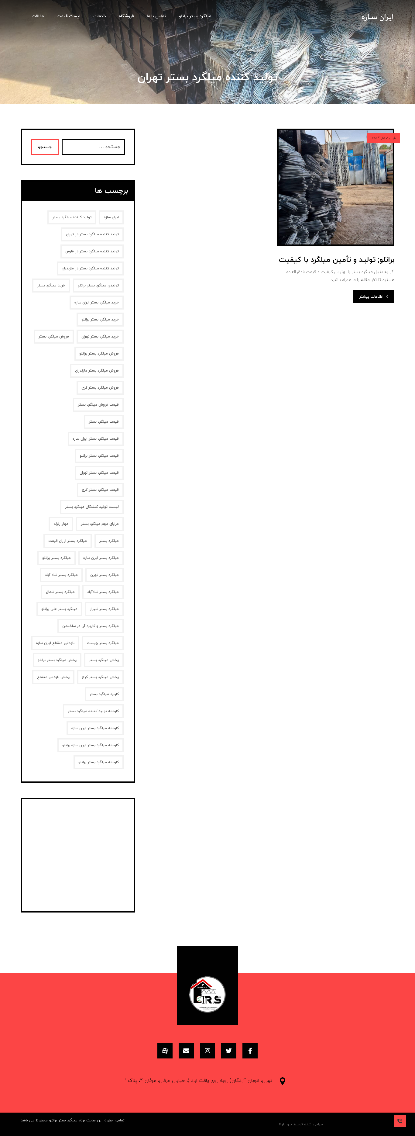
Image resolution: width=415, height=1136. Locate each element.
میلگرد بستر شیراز (104, 609)
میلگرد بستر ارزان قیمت (67, 541)
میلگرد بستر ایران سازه (101, 558)
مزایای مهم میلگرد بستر (100, 523)
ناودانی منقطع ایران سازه (55, 643)
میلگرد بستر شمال (60, 592)
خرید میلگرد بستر (51, 285)
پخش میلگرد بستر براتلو (57, 660)
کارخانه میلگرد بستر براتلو (98, 762)
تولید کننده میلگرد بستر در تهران (92, 234)
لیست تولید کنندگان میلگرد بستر (92, 506)
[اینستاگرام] (207, 1050)
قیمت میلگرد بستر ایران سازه (96, 438)
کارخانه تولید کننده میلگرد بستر (93, 711)
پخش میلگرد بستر (104, 660)
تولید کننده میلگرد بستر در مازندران (90, 268)
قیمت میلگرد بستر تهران (99, 472)
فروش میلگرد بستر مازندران (97, 370)
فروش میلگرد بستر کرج (100, 387)
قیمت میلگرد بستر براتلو (99, 455)
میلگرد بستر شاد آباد (61, 575)
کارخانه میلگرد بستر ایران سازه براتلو (90, 745)
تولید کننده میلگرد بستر (71, 217)
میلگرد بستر (109, 541)
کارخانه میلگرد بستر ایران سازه (95, 728)
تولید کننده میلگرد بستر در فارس (92, 251)
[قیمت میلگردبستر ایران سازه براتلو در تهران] (377, 19)
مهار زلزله (60, 523)
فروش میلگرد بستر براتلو (99, 353)
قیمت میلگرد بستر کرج (100, 489)
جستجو (45, 147)
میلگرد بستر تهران (104, 575)
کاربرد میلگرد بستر (104, 694)
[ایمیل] (186, 1050)
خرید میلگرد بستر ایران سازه (96, 302)
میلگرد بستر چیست (103, 643)
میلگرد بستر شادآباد (103, 592)
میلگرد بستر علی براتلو (59, 609)
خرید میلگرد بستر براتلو (100, 319)
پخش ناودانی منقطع (53, 677)
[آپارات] (165, 1050)
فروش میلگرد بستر (54, 336)
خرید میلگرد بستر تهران (100, 336)
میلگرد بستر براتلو (56, 558)
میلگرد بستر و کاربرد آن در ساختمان (90, 626)
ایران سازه (111, 217)
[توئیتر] (228, 1050)
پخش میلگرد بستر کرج (100, 677)
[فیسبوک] (250, 1050)
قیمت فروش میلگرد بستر (98, 404)
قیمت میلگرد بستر (104, 421)
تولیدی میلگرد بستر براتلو (98, 285)
